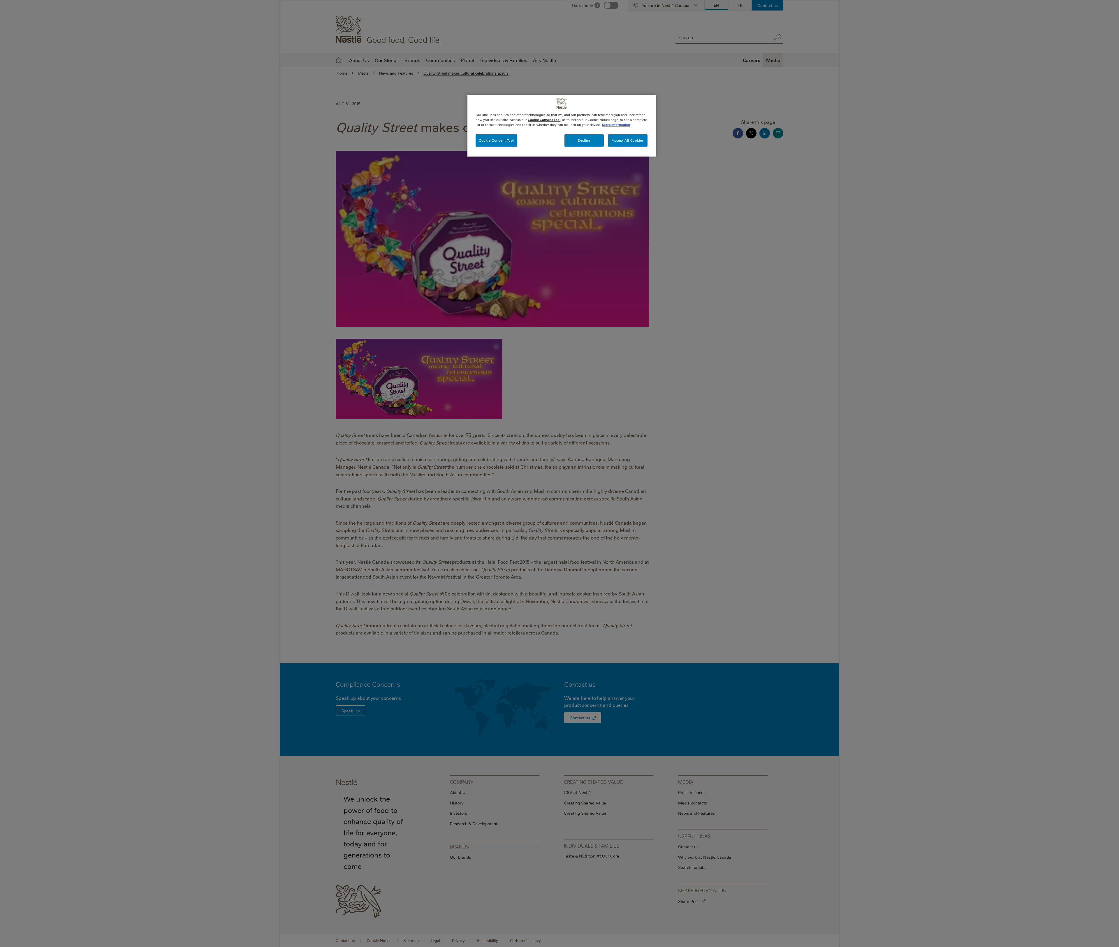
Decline (584, 140)
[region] (561, 126)
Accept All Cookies (628, 140)
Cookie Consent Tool (496, 140)
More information (616, 124)
